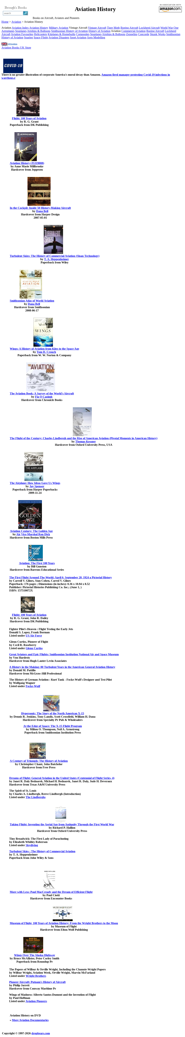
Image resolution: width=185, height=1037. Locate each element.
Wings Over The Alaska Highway (34, 955)
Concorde (143, 34)
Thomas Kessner (85, 441)
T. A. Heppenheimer (56, 259)
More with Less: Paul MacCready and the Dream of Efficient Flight (51, 891)
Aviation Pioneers (36, 1001)
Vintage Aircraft (97, 27)
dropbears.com (40, 1033)
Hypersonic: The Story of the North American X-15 (52, 713)
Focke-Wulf (33, 686)
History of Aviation (99, 30)
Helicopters (40, 34)
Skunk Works (157, 34)
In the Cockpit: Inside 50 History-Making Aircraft (40, 207)
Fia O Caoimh (43, 396)
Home (4, 21)
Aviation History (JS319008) (27, 163)
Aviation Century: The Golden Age (31, 531)
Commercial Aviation (133, 30)
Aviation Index (20, 27)
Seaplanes (21, 30)
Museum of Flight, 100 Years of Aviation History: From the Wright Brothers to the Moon (64, 923)
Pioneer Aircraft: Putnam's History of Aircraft (37, 982)
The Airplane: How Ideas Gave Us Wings (35, 483)
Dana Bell (42, 211)
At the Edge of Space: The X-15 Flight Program (52, 726)
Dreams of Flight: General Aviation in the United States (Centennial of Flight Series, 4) (61, 778)
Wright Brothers (36, 975)
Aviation (16, 21)
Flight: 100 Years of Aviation (29, 118)
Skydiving (32, 845)
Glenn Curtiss (34, 648)
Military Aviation (58, 27)
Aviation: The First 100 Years (37, 563)
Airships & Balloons (38, 30)
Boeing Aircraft (129, 27)
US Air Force (34, 635)
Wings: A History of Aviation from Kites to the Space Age (44, 348)
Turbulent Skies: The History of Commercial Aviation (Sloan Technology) (54, 255)
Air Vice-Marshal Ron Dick (33, 534)
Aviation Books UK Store (16, 47)
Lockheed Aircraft (149, 27)
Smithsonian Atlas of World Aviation (32, 300)
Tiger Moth (113, 27)
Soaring (28, 37)
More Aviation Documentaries (30, 1020)
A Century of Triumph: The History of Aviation (39, 760)
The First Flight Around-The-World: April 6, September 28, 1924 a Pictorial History (60, 577)
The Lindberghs (36, 797)
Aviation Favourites (22, 34)
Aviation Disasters (58, 37)
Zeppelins (131, 34)
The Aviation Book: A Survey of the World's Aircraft (42, 393)
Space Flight (41, 37)
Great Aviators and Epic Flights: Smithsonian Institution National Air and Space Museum (64, 654)
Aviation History (38, 27)
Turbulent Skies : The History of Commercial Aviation (42, 851)
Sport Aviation (78, 37)
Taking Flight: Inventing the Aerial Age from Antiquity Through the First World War (62, 824)
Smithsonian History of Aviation (69, 30)
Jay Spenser (36, 486)
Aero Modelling (96, 37)
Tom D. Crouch (46, 351)
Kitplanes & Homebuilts (61, 34)
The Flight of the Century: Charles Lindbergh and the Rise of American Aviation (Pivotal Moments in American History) (83, 438)
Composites (82, 34)
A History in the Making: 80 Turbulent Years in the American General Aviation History (62, 667)
